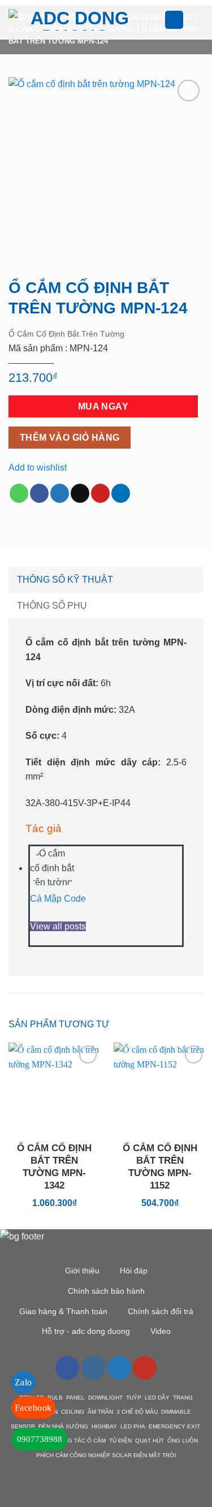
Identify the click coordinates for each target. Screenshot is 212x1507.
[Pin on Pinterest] (100, 493)
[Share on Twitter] (59, 493)
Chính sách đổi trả (160, 1311)
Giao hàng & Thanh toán (63, 1311)
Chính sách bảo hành (106, 1290)
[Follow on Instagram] (93, 1368)
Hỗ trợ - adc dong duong (86, 1331)
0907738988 (39, 1439)
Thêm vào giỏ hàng (70, 437)
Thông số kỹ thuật (65, 579)
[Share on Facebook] (39, 493)
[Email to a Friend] (80, 493)
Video (160, 1331)
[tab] (106, 580)
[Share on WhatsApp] (19, 493)
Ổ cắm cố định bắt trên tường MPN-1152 (160, 1167)
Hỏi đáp (134, 1270)
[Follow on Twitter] (119, 1368)
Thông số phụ (52, 605)
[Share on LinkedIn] (120, 493)
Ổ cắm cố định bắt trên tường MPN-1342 (54, 1167)
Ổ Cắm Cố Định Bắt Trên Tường (66, 333)
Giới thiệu (82, 1270)
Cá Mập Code (58, 898)
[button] (158, 19)
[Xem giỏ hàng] (198, 19)
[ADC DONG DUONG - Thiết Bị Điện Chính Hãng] (75, 20)
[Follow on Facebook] (67, 1368)
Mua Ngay (103, 406)
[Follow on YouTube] (145, 1368)
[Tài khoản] (174, 20)
